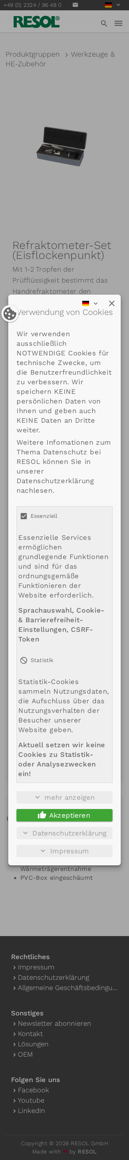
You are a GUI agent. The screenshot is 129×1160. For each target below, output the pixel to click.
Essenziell (44, 516)
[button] (112, 303)
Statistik (42, 660)
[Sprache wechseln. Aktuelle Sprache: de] (92, 303)
